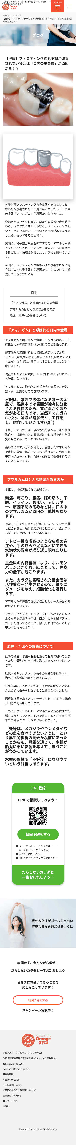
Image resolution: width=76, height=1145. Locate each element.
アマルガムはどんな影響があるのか (32, 309)
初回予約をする (38, 834)
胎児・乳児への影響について (28, 315)
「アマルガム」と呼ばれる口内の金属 (34, 303)
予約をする (57, 2)
